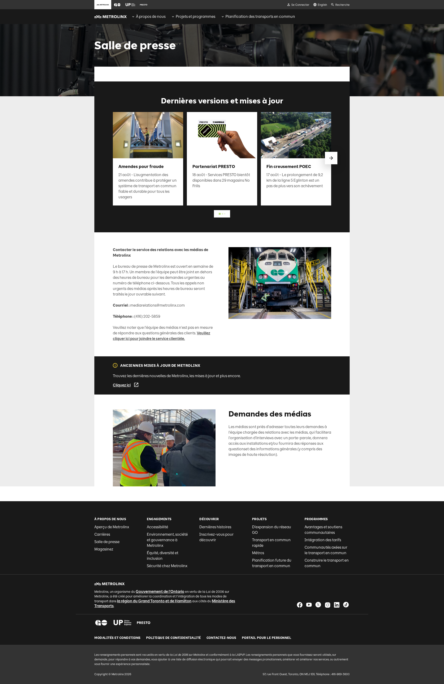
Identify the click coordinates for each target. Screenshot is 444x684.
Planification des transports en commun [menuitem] (260, 16)
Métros (258, 553)
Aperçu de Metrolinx (111, 527)
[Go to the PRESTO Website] (144, 4)
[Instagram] (327, 605)
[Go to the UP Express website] (130, 4)
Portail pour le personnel (266, 638)
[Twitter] (318, 605)
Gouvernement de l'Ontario (160, 591)
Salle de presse (107, 542)
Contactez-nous (221, 638)
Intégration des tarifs (323, 540)
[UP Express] (122, 622)
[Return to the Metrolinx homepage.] (110, 16)
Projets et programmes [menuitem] (195, 16)
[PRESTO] (144, 622)
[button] (117, 4)
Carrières (102, 534)
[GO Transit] (101, 622)
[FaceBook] (299, 605)
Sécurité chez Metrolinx (167, 566)
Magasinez (103, 549)
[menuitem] (148, 16)
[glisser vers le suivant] (331, 158)
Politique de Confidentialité (173, 638)
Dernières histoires (215, 527)
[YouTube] (309, 605)
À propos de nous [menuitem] (151, 16)
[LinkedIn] (336, 605)
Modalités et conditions (117, 638)
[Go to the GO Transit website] (117, 4)
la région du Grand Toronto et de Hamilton (154, 601)
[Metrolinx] (109, 584)
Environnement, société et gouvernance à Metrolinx (167, 540)
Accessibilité (157, 527)
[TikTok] (346, 605)
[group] (148, 16)
